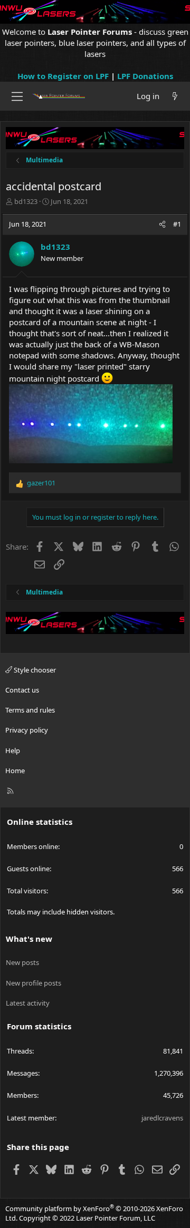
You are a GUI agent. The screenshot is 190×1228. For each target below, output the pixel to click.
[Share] (162, 224)
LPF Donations (145, 76)
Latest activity (28, 1003)
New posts (22, 962)
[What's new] (175, 96)
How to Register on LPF (63, 76)
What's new (29, 938)
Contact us (22, 690)
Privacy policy (26, 730)
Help (12, 750)
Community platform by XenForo (94, 1213)
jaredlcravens (162, 1118)
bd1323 (25, 201)
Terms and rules (30, 710)
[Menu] (17, 96)
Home (15, 770)
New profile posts (33, 983)
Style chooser (34, 670)
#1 (177, 224)
